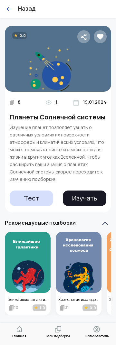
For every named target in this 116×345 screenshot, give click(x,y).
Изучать (84, 198)
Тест (31, 198)
